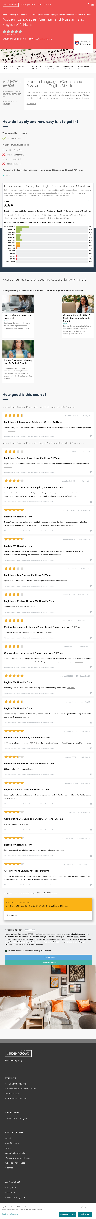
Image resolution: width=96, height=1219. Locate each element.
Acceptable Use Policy (15, 1153)
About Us (9, 1138)
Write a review (12, 915)
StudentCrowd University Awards (20, 1089)
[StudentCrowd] (10, 4)
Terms (8, 1148)
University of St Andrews (18, 15)
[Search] (89, 4)
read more (31, 103)
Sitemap (9, 1168)
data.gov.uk (10, 1187)
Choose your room (49, 962)
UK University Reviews (15, 1084)
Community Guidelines (16, 1098)
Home (5, 15)
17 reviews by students (10, 35)
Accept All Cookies (67, 1214)
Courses (31, 15)
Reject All (85, 1214)
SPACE (76, 937)
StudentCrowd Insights (16, 1118)
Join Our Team (12, 1143)
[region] (48, 1211)
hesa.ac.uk (10, 1192)
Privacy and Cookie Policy (17, 1158)
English (39, 15)
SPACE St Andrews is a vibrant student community (47, 934)
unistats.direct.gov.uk (15, 1197)
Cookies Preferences (15, 1163)
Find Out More (49, 957)
